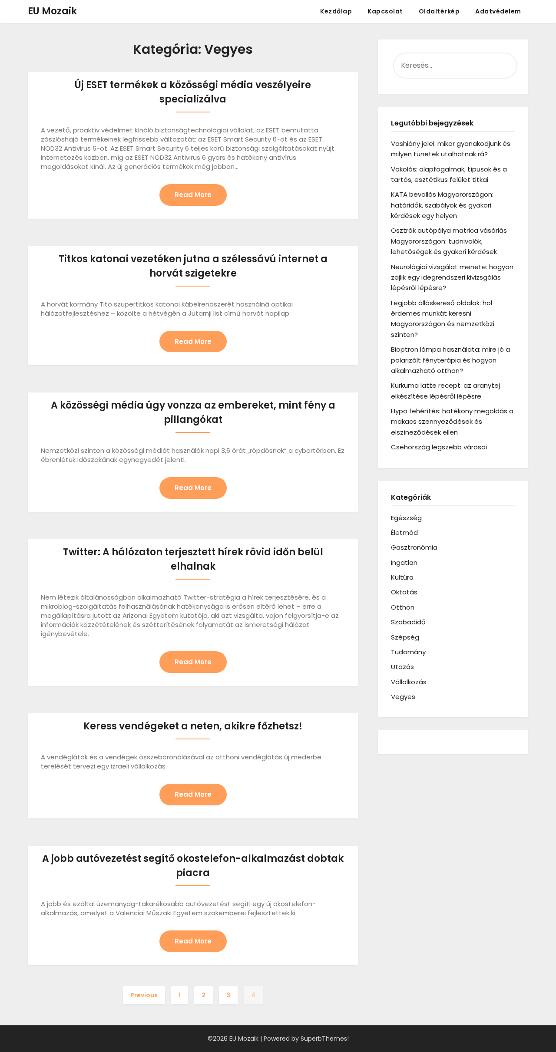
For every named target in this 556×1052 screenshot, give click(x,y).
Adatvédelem (498, 11)
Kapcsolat (385, 11)
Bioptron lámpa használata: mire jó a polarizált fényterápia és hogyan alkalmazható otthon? (450, 360)
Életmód (404, 532)
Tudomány (408, 651)
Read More (193, 194)
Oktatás (404, 592)
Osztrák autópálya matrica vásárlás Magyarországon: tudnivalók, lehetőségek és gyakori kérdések (449, 241)
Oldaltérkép (439, 11)
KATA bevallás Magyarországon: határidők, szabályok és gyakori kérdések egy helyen (442, 205)
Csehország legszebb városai (439, 447)
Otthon (402, 607)
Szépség (405, 637)
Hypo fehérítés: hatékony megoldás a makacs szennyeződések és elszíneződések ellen (452, 421)
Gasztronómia (414, 547)
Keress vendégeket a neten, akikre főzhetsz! (192, 726)
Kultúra (402, 577)
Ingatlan (404, 562)
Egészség (406, 517)
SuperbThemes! (325, 1038)
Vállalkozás (409, 681)
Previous (144, 995)
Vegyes (403, 696)
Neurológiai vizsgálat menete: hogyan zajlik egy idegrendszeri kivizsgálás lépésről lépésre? (452, 277)
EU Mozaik (52, 11)
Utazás (402, 666)
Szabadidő (408, 622)
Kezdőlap (336, 11)
